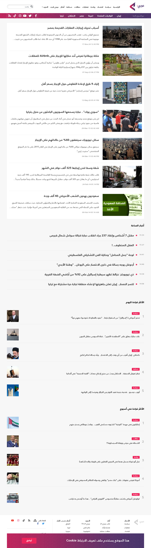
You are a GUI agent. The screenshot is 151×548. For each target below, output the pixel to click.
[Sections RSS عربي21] (35, 520)
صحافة (69, 7)
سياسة (108, 7)
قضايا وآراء (106, 527)
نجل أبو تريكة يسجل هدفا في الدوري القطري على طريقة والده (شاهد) (109, 462)
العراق (68, 523)
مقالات (77, 7)
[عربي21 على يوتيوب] (24, 15)
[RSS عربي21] (9, 15)
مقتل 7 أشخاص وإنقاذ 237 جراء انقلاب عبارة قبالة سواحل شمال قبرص (92, 235)
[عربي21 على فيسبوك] (36, 15)
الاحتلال (71, 16)
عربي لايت (54, 7)
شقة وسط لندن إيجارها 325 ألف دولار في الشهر (70, 168)
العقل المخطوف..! (123, 245)
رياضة (93, 7)
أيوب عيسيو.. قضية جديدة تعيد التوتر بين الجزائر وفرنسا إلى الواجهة (110, 392)
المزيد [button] (45, 7)
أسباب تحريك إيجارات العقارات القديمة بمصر (73, 28)
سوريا (68, 531)
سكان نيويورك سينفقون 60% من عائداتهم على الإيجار (67, 140)
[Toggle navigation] (31, 6)
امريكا (90, 16)
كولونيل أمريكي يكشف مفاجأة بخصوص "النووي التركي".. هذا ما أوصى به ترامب (104, 499)
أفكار (62, 7)
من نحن (43, 533)
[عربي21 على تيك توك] (15, 15)
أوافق (29, 540)
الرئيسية (116, 7)
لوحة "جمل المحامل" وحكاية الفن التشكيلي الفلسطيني (101, 255)
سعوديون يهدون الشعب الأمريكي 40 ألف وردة (71, 196)
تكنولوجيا (86, 531)
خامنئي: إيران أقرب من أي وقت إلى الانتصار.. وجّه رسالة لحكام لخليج (110, 355)
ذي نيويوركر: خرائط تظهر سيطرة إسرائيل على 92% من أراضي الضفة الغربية (89, 274)
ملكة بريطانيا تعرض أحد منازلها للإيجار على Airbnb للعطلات (64, 56)
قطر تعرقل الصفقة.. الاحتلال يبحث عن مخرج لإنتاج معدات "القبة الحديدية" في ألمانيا (103, 374)
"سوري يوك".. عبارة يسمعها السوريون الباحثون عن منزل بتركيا (62, 112)
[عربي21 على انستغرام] (20, 15)
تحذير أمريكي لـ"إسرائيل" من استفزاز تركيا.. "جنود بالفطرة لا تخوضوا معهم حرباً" (105, 318)
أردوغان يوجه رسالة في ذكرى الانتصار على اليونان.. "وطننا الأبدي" (95, 264)
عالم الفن (86, 527)
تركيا (62, 16)
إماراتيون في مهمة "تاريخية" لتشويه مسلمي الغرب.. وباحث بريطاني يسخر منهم (105, 425)
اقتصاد (100, 7)
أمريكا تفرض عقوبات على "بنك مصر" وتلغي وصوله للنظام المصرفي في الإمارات (103, 480)
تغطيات (85, 7)
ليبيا (68, 527)
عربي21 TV (86, 523)
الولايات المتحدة (105, 16)
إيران (119, 16)
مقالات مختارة (105, 531)
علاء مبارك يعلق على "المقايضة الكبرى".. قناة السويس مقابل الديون (109, 337)
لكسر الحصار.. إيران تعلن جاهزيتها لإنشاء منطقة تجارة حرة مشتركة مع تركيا (91, 284)
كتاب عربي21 (105, 523)
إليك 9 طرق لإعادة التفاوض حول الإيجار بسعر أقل (70, 84)
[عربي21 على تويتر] (30, 15)
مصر (82, 16)
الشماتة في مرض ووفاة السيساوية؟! (123, 443)
